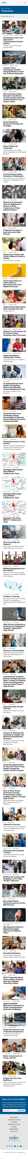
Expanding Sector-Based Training (13, 851)
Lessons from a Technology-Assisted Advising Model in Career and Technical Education (13, 71)
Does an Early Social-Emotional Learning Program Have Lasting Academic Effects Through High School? (14, 794)
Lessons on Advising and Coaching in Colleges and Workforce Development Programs (13, 735)
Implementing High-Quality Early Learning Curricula (14, 308)
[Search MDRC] (21, 3)
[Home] (5, 3)
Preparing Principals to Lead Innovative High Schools (12, 232)
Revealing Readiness (12, 953)
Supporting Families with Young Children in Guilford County (14, 256)
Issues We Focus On (14, 1120)
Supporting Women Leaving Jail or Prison (12, 356)
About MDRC (14, 1117)
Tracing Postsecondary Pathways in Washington (13, 175)
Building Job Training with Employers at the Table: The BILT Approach (13, 879)
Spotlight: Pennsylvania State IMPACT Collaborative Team (13, 471)
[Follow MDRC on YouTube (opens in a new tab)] (15, 1146)
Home (2, 8)
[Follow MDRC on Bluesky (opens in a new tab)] (21, 1146)
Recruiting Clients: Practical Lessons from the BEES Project (14, 903)
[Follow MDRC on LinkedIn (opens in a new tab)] (18, 1146)
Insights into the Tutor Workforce (12, 1079)
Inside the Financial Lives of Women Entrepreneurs (13, 1031)
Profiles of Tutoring (11, 596)
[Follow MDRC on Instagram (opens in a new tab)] (12, 1146)
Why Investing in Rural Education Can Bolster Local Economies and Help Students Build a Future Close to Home (14, 98)
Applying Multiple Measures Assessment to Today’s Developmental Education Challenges (13, 1006)
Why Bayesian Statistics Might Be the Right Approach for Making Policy (13, 930)
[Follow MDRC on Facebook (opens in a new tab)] (9, 1146)
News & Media (14, 1129)
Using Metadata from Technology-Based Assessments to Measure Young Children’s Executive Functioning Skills (14, 417)
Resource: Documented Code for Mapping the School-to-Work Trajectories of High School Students (12, 206)
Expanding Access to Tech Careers (14, 442)
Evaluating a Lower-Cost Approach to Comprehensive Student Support (13, 40)
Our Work (8, 8)
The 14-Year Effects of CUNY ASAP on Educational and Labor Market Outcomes (12, 284)
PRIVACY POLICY (21, 1152)
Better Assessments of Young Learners (12, 1057)
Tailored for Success (11, 824)
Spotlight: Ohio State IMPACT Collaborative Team (12, 520)
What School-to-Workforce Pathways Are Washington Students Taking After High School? (14, 627)
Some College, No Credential (10, 147)
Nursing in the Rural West (13, 650)
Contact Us (14, 1131)
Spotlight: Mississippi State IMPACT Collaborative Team (12, 496)
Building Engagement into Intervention (14, 569)
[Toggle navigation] (25, 2)
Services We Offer (14, 1124)
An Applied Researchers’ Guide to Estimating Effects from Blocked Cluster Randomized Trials (14, 386)
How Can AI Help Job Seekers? (11, 543)
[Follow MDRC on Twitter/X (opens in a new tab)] (7, 1146)
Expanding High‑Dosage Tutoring (13, 707)
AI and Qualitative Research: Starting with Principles (13, 124)
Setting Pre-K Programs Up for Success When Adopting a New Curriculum (14, 333)
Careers (14, 1126)
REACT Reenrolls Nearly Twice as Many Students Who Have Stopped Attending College (13, 980)
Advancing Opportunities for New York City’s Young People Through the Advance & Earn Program (13, 767)
